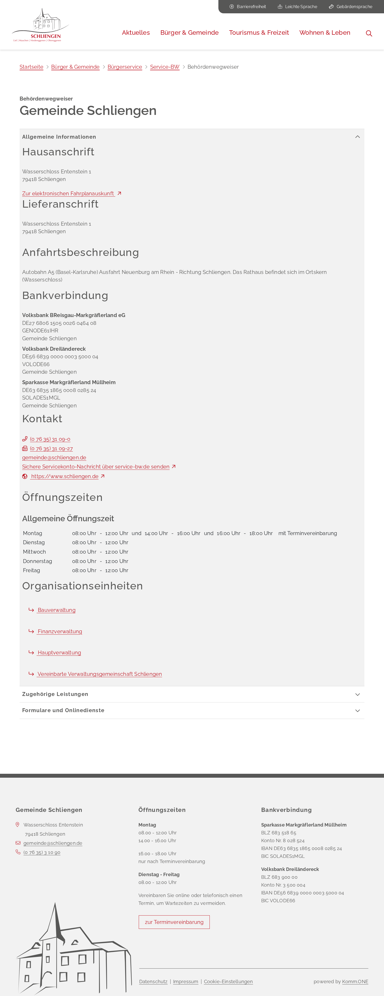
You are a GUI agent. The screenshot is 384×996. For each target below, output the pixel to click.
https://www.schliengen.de (64, 476)
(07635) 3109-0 (50, 439)
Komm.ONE (355, 981)
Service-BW (165, 67)
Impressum (186, 981)
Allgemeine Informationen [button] (59, 137)
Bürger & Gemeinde (189, 32)
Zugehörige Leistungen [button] (55, 694)
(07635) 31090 (42, 852)
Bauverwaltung (56, 610)
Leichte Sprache (301, 6)
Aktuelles (136, 32)
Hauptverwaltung (59, 652)
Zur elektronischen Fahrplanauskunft (68, 193)
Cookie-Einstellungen (228, 981)
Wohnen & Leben (324, 32)
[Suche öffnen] (369, 33)
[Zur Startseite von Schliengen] (40, 25)
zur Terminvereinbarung (174, 922)
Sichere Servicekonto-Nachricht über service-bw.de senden (96, 467)
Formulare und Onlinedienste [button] (63, 710)
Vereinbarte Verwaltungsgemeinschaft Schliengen (99, 674)
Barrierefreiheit (251, 6)
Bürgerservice (125, 67)
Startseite (31, 67)
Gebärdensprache (354, 6)
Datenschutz (153, 981)
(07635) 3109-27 (51, 448)
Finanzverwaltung (59, 631)
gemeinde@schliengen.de (54, 457)
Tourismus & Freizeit (259, 32)
